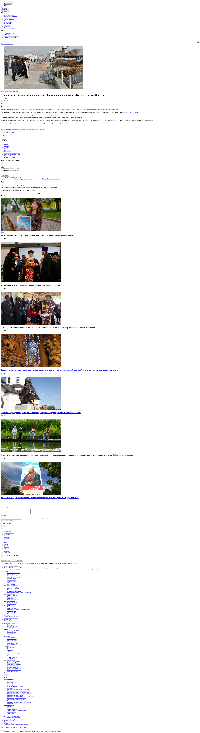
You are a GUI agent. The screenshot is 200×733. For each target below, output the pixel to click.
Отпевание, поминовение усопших (16, 710)
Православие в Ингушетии (14, 668)
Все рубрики (7, 26)
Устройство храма (11, 604)
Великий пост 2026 (12, 682)
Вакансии (6, 549)
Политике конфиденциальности (47, 731)
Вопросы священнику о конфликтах (16, 698)
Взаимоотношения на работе (14, 644)
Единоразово (6, 170)
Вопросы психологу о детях (14, 613)
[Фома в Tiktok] (6, 535)
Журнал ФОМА (5, 91)
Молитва (6, 146)
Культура (6, 646)
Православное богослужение (11, 36)
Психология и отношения (10, 18)
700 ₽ (2, 163)
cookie (18, 569)
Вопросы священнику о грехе (15, 695)
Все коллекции (8, 38)
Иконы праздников (12, 597)
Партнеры (6, 551)
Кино (8, 654)
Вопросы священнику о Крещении (16, 699)
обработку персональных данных (23, 179)
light (2, 100)
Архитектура (10, 647)
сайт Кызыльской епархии (132, 112)
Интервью (6, 672)
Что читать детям (11, 611)
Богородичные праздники (14, 591)
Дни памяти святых (12, 590)
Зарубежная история (12, 634)
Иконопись (10, 650)
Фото (5, 675)
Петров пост (10, 685)
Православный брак (12, 643)
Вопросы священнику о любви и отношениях (19, 700)
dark (4, 100)
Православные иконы (9, 594)
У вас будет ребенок (12, 612)
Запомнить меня (6, 523)
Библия (6, 571)
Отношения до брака (12, 641)
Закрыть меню (4, 9)
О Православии (11, 627)
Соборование (10, 713)
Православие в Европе (13, 667)
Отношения (7, 615)
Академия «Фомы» (9, 19)
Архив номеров (8, 552)
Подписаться (19, 560)
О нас (5, 542)
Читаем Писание (11, 580)
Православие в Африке (13, 663)
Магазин (6, 544)
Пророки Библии (11, 578)
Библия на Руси (11, 582)
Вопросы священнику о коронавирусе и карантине (20, 696)
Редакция (7, 135)
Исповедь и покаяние (12, 709)
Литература (10, 648)
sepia (7, 100)
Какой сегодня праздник (10, 33)
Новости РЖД (7, 620)
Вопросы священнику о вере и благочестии (18, 689)
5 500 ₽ (2, 167)
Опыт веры (10, 625)
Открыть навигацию (9, 2)
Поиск (5, 5)
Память (6, 148)
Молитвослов (7, 23)
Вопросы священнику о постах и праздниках (19, 592)
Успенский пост (11, 684)
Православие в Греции (13, 665)
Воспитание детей (9, 605)
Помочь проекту (5, 175)
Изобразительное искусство (14, 653)
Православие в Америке (13, 661)
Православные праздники (11, 585)
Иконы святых (11, 598)
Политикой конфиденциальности (51, 179)
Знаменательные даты (13, 630)
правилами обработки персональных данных (36, 563)
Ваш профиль (7, 3)
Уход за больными (11, 639)
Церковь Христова (9, 720)
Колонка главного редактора (11, 616)
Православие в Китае (12, 671)
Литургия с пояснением (13, 717)
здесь (38, 173)
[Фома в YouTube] (7, 537)
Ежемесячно (15, 170)
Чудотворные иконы (12, 599)
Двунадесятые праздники (13, 588)
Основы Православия (9, 15)
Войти (11, 44)
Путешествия (7, 619)
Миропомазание (11, 712)
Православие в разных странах (12, 153)
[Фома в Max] (5, 540)
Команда (6, 548)
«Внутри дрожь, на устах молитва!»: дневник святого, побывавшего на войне (23, 129)
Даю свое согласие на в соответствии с (31, 179)
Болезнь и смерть (11, 637)
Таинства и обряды (9, 705)
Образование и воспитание (11, 618)
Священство (10, 714)
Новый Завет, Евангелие (13, 573)
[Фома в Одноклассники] (9, 533)
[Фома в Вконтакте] (7, 531)
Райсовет (6, 34)
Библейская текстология (13, 577)
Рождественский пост (13, 681)
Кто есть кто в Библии (13, 575)
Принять (59, 731)
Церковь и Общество (9, 723)
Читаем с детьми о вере (10, 37)
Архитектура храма (12, 602)
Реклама (6, 545)
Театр (8, 656)
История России (11, 633)
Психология (7, 636)
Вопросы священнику (9, 22)
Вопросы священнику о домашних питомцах (19, 693)
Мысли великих (11, 658)
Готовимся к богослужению (11, 716)
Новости (6, 21)
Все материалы (8, 25)
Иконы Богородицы (12, 595)
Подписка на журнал (9, 28)
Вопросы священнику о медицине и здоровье (19, 702)
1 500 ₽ (2, 165)
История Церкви (11, 632)
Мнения (6, 674)
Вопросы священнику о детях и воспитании (18, 609)
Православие (7, 150)
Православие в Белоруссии (14, 664)
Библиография (11, 584)
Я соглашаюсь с (11, 177)
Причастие (10, 707)
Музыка (9, 651)
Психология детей (12, 608)
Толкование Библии (12, 581)
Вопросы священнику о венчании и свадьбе (18, 691)
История (6, 144)
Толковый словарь (12, 657)
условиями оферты (16, 177)
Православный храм (9, 601)
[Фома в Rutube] (6, 538)
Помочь (6, 8)
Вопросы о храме (11, 703)
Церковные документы (10, 722)
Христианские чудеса (12, 626)
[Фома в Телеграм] (7, 534)
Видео (5, 677)
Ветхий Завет (10, 574)
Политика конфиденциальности (12, 566)
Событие (16, 91)
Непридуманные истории (10, 16)
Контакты (6, 547)
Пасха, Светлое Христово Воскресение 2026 (19, 587)
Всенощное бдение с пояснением (16, 719)
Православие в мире (9, 660)
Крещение (9, 706)
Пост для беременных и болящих (16, 686)
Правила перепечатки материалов (13, 567)
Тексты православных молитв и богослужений (16, 724)
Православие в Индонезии (14, 670)
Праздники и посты (9, 679)
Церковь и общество (9, 155)
